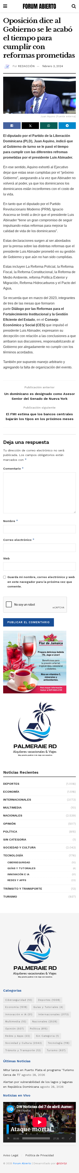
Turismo (10, 896)
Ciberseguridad (18, 862)
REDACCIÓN (26, 66)
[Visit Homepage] (39, 6)
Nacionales (12, 815)
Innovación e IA (18, 874)
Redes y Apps (16, 880)
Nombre (10, 521)
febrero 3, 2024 (52, 66)
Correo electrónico (19, 540)
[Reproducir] (9, 1138)
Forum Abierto (22, 1163)
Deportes (11, 783)
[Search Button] (74, 6)
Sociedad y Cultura (19, 847)
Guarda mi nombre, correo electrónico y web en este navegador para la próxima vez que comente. (41, 581)
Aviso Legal (10, 1155)
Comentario (13, 468)
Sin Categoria (14, 839)
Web (6, 558)
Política (10, 831)
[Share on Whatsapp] (49, 125)
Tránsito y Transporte (22, 888)
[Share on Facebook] (12, 125)
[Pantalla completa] (70, 1138)
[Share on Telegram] (67, 125)
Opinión (9, 823)
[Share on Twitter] (30, 125)
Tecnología (13, 855)
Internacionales (17, 799)
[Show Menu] (5, 6)
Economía (11, 791)
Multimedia (12, 807)
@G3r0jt (61, 1163)
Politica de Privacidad (39, 1155)
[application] (39, 1122)
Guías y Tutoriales (21, 868)
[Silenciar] (63, 1138)
